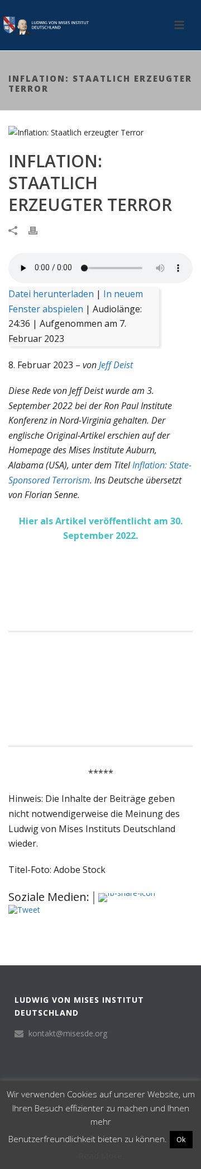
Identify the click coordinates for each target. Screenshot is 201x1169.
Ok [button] (181, 1139)
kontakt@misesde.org (67, 1034)
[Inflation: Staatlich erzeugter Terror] (100, 132)
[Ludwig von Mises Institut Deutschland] (44, 25)
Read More (100, 1155)
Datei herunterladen (51, 294)
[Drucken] (38, 229)
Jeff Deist (116, 365)
